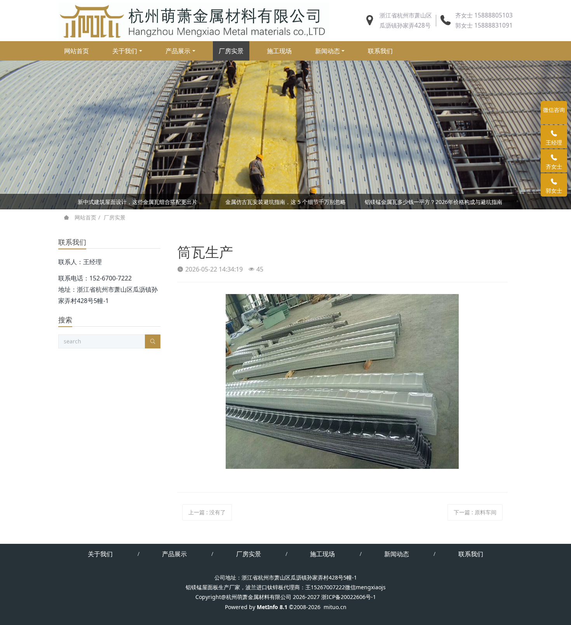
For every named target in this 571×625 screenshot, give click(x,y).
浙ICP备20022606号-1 (348, 597)
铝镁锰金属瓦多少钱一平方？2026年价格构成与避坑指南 (433, 201)
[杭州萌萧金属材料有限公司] (193, 20)
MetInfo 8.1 (272, 607)
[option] (285, 203)
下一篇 (475, 512)
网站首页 (76, 51)
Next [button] (504, 201)
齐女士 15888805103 (484, 15)
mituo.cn (335, 607)
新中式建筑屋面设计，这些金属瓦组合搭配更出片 (137, 201)
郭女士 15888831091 (484, 25)
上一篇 (207, 512)
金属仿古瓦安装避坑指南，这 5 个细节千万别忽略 (285, 201)
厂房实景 (114, 217)
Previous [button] (67, 201)
